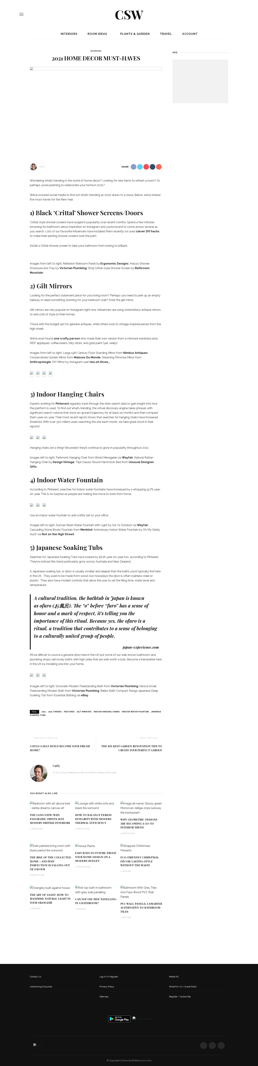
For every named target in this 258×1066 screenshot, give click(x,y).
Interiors (68, 34)
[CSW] (38, 1045)
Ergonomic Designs (114, 263)
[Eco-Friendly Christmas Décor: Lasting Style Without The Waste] (141, 848)
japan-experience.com (141, 647)
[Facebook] (226, 14)
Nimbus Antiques (135, 353)
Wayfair (127, 457)
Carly (42, 167)
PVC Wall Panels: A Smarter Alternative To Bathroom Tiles (141, 907)
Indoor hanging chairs (107, 712)
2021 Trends (55, 712)
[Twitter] (231, 14)
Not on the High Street (58, 534)
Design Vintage (63, 462)
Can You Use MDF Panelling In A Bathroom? (95, 901)
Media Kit (173, 976)
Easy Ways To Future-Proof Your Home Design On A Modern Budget (95, 857)
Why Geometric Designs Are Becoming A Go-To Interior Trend (138, 823)
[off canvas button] (21, 14)
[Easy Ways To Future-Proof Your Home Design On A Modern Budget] (85, 846)
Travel (165, 34)
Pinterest (62, 403)
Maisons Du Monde (87, 357)
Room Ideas (97, 34)
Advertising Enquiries (41, 986)
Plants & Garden (134, 34)
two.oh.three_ (100, 362)
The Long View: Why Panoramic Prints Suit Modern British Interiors (50, 819)
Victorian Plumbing (73, 268)
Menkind (86, 529)
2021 (43, 712)
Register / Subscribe (180, 996)
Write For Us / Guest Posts (182, 986)
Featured (69, 712)
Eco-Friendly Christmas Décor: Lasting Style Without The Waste (139, 861)
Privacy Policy (107, 986)
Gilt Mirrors (84, 712)
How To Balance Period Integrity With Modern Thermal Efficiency (93, 819)
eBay (84, 695)
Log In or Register (109, 976)
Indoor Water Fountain (135, 712)
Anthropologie (40, 362)
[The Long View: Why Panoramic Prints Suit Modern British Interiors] (51, 805)
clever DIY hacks (147, 231)
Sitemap (104, 996)
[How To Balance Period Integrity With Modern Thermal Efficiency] (96, 805)
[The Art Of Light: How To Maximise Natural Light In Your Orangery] (50, 887)
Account (189, 34)
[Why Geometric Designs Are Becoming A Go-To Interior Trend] (141, 808)
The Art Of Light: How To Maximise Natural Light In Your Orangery (50, 898)
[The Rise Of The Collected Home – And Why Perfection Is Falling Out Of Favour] (51, 848)
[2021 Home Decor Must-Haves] (96, 110)
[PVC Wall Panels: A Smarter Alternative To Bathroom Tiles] (141, 892)
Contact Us (35, 976)
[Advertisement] (200, 81)
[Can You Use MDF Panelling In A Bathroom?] (96, 889)
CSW (129, 14)
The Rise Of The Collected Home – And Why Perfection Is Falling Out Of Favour (50, 863)
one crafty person (67, 338)
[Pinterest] (237, 14)
